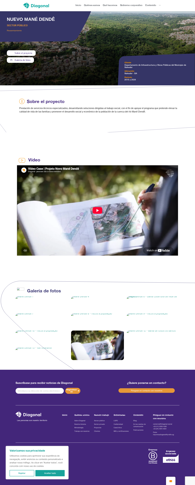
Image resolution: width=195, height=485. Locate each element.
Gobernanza (119, 415)
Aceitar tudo (50, 473)
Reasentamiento (14, 30)
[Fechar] (65, 448)
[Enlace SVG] (28, 414)
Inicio (64, 415)
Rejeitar (21, 473)
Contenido (138, 415)
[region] (37, 462)
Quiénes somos (82, 415)
